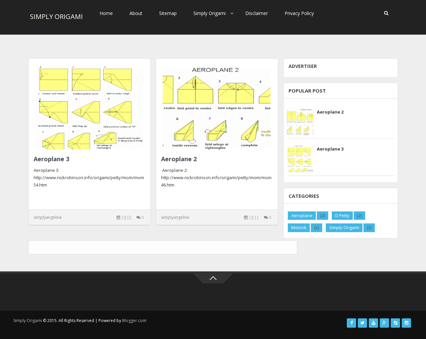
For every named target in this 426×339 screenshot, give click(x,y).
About (135, 13)
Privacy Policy (299, 13)
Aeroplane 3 (51, 159)
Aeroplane (302, 215)
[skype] (395, 323)
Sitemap (168, 13)
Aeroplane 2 (179, 159)
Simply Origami (209, 13)
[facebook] (351, 323)
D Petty (342, 215)
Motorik (299, 227)
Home (106, 13)
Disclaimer (256, 13)
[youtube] (373, 323)
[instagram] (406, 323)
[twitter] (362, 323)
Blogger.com (134, 320)
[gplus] (384, 323)
